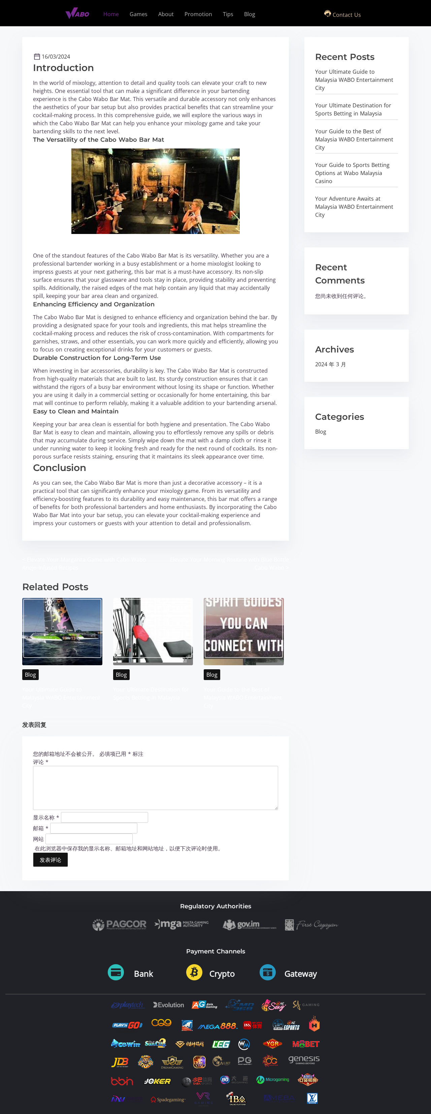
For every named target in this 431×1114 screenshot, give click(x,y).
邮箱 (40, 828)
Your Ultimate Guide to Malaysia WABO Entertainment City (61, 697)
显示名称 (46, 817)
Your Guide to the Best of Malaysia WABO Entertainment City (243, 697)
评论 (40, 762)
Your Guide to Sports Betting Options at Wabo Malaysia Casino (352, 173)
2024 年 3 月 (330, 364)
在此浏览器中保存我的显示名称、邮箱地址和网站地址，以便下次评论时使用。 (129, 848)
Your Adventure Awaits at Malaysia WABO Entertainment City (354, 206)
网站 (38, 838)
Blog (30, 674)
